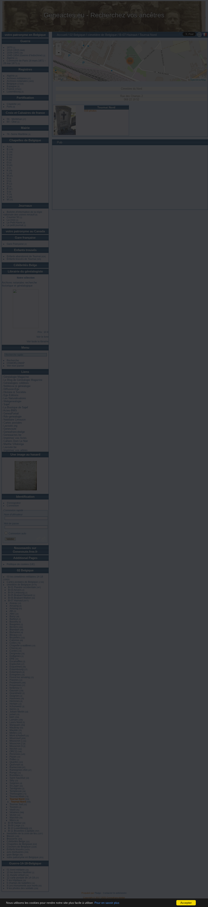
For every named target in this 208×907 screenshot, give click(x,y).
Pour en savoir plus (106, 902)
